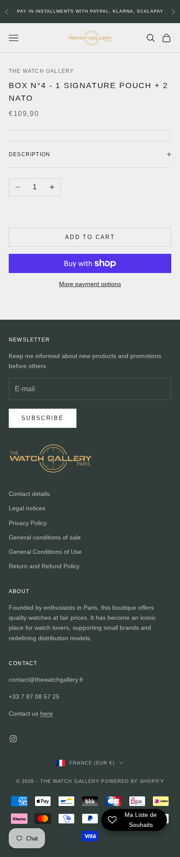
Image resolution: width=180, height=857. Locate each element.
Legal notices (27, 508)
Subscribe (42, 418)
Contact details (29, 493)
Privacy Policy (28, 522)
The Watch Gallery (41, 71)
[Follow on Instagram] (13, 738)
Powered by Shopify (132, 781)
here (46, 713)
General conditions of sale (45, 537)
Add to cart (90, 237)
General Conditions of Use (45, 551)
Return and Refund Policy (44, 566)
